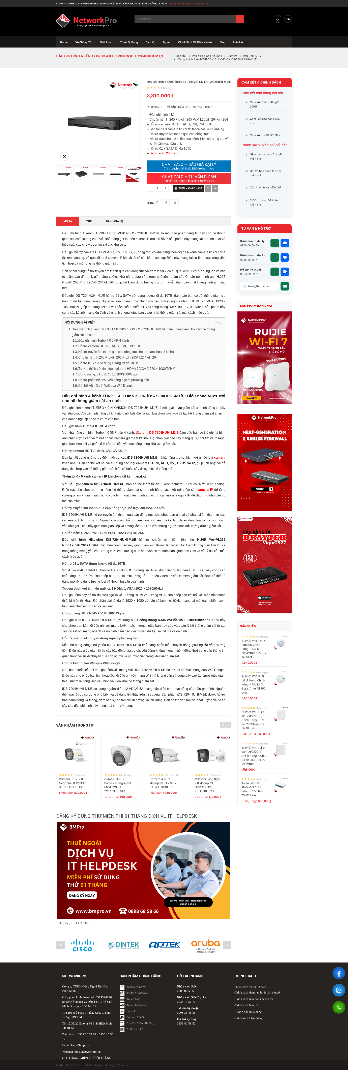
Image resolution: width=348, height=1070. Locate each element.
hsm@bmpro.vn (81, 1045)
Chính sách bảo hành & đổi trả (253, 999)
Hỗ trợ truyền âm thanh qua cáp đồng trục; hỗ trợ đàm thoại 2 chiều (126, 352)
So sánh (215, 188)
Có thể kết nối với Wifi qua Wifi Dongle (106, 385)
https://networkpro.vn (87, 1051)
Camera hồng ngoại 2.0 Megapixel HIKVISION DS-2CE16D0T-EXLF (208, 785)
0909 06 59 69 (87, 1034)
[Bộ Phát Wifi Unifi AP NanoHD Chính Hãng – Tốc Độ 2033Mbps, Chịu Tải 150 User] (281, 643)
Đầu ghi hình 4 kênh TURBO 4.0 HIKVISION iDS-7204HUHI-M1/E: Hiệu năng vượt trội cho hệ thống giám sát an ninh (143, 332)
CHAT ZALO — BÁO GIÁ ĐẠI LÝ (189, 166)
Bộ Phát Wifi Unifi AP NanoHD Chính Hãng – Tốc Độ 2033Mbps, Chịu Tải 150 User (254, 649)
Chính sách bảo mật (246, 1005)
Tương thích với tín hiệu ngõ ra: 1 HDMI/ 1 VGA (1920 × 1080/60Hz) (126, 368)
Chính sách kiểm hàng (248, 1018)
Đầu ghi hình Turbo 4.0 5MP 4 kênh (103, 340)
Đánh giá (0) (114, 221)
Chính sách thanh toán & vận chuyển (257, 992)
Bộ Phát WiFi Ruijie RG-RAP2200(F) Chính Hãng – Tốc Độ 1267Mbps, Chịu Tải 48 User (253, 720)
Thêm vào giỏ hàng (190, 188)
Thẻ (89, 221)
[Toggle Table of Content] (216, 323)
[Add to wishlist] (208, 188)
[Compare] (288, 19)
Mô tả (67, 221)
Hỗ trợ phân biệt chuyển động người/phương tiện (113, 380)
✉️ (285, 286)
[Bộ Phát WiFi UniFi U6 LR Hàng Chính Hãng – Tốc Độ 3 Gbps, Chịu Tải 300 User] (281, 678)
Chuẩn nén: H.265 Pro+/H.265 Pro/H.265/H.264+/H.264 (118, 357)
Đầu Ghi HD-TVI (252, 55)
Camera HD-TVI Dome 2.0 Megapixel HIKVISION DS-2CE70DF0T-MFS (117, 785)
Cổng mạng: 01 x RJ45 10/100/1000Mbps (108, 374)
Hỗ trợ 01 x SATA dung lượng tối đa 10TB (108, 363)
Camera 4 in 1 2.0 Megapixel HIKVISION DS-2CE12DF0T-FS (163, 783)
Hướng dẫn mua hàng (248, 1011)
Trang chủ (180, 55)
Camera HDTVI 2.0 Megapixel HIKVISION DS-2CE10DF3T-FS (72, 783)
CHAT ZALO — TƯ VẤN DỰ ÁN (189, 178)
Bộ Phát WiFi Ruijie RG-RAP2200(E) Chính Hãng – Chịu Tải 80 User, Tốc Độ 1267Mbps (253, 756)
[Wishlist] (277, 19)
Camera (232, 55)
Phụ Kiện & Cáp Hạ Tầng (207, 55)
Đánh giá (167, 88)
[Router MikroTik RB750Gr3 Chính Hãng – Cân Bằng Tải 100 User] (281, 785)
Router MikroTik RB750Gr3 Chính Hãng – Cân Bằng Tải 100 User (252, 790)
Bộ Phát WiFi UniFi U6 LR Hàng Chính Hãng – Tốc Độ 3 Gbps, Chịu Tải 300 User (253, 685)
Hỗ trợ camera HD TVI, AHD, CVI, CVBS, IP (109, 346)
